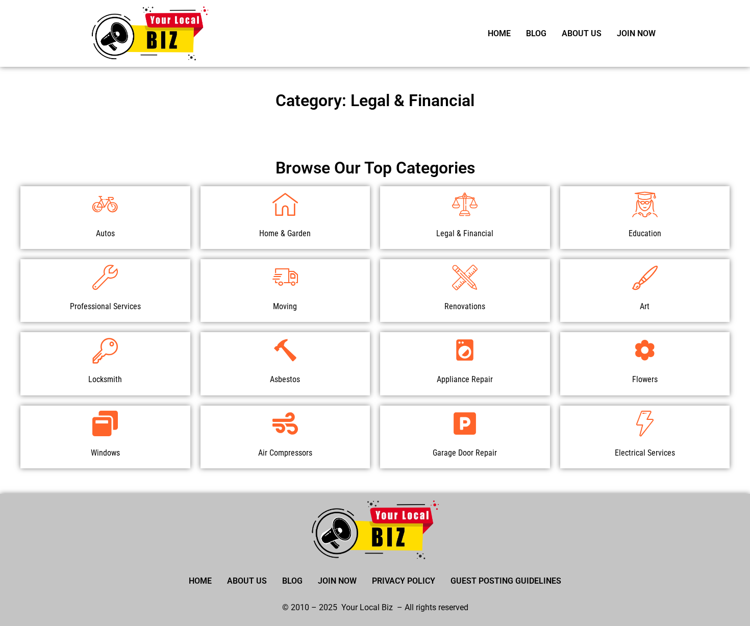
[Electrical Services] (645, 423)
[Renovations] (465, 277)
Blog (536, 33)
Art (644, 306)
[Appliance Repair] (465, 350)
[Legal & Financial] (465, 204)
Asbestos (285, 379)
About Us (582, 33)
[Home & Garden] (285, 204)
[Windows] (105, 423)
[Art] (645, 277)
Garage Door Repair (465, 453)
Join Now (636, 33)
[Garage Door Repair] (465, 423)
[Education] (645, 204)
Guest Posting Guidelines (506, 581)
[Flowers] (645, 350)
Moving (285, 306)
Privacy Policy (403, 581)
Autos (105, 233)
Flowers (645, 379)
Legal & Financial (464, 233)
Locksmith (105, 379)
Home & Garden (285, 233)
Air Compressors (285, 453)
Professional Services (105, 306)
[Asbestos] (285, 350)
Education (645, 233)
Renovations (464, 306)
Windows (105, 453)
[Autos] (105, 204)
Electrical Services (645, 453)
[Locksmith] (105, 350)
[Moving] (285, 277)
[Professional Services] (105, 277)
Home (499, 33)
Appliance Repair (465, 379)
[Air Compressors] (285, 423)
